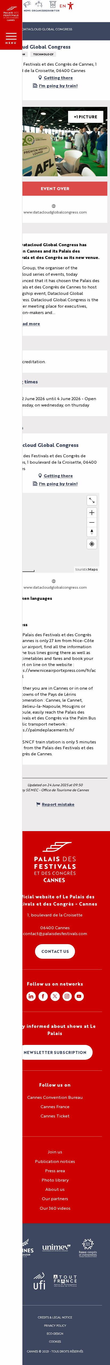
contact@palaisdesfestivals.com (55, 933)
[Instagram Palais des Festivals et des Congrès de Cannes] (67, 996)
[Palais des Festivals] (11, 14)
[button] (63, 6)
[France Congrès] (88, 1248)
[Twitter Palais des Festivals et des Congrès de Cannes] (55, 996)
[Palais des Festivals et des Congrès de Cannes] (55, 862)
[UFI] (39, 1281)
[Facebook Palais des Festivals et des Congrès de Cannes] (43, 996)
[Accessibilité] (70, 5)
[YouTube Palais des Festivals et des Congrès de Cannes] (79, 996)
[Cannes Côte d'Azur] (23, 1248)
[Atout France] (65, 1281)
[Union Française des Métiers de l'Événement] (56, 1248)
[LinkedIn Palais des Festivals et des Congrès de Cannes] (31, 996)
